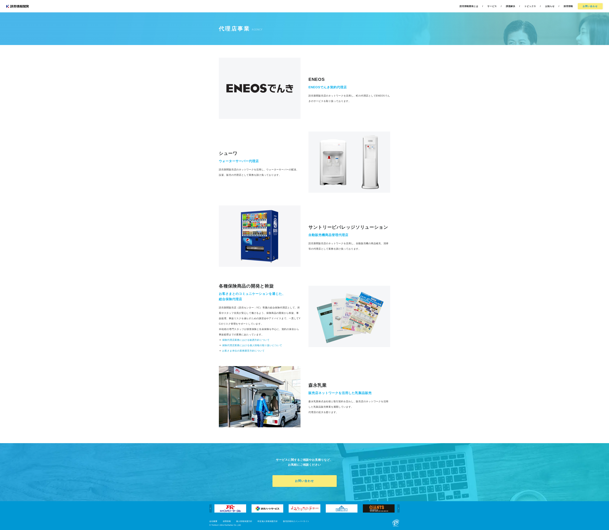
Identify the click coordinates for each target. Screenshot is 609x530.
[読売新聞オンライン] (387, 508)
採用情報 (227, 521)
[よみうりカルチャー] (276, 508)
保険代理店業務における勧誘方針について (246, 340)
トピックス (530, 6)
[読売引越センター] (313, 508)
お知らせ (550, 6)
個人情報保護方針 (244, 521)
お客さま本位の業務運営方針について (243, 350)
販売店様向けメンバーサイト (296, 521)
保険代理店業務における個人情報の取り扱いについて (252, 345)
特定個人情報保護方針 (268, 521)
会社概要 (213, 521)
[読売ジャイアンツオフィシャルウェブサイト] (350, 508)
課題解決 (510, 6)
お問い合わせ (590, 6)
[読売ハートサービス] (239, 508)
